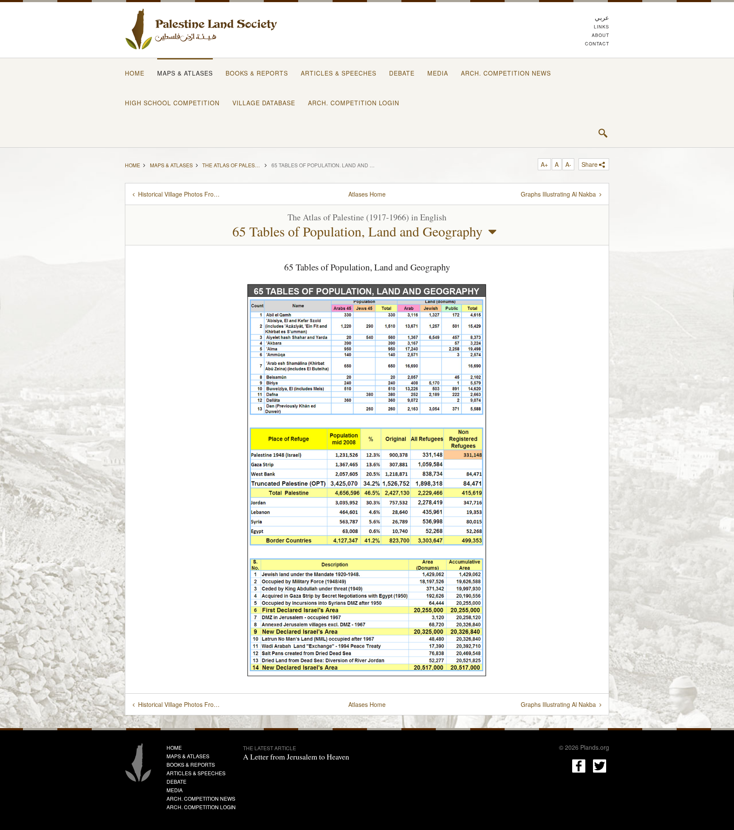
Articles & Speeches (338, 73)
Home (134, 73)
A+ (544, 164)
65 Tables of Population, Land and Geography (357, 231)
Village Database (263, 102)
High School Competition (172, 102)
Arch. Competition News (506, 73)
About (600, 35)
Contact (597, 43)
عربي (602, 17)
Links (601, 26)
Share (590, 164)
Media (437, 73)
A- (568, 164)
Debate (402, 73)
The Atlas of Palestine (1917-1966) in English (232, 164)
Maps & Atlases (185, 73)
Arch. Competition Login (353, 102)
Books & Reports (257, 73)
